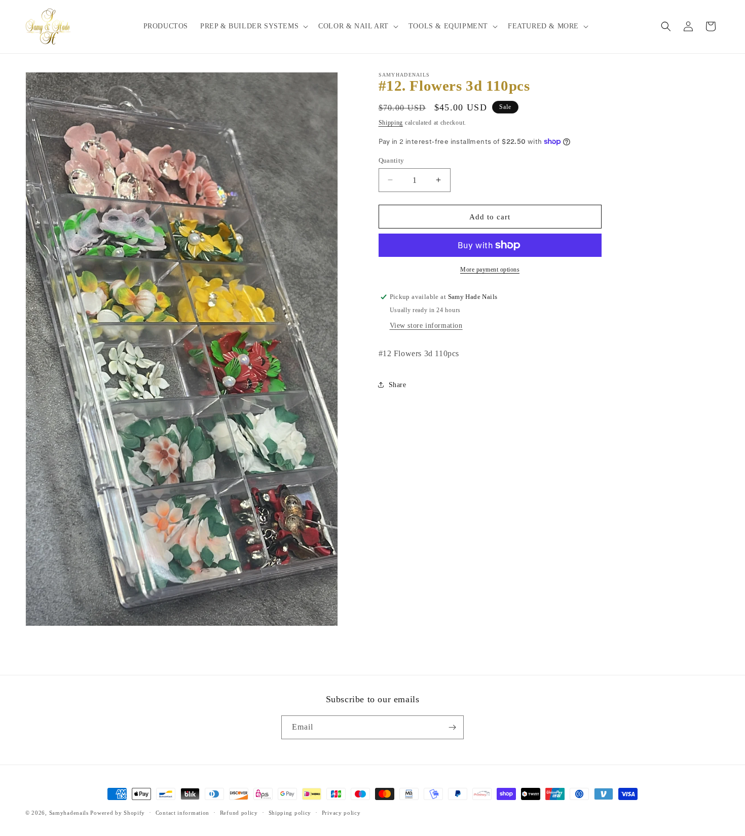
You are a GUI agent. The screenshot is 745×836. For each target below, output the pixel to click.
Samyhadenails (69, 813)
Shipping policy (290, 813)
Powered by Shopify (117, 813)
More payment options (489, 269)
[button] (253, 26)
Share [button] (397, 385)
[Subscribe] (452, 727)
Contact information (182, 813)
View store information (426, 325)
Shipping (391, 122)
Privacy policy (341, 813)
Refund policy (239, 813)
